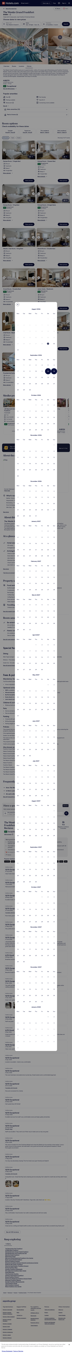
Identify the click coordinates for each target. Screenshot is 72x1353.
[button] (48, 319)
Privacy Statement (7, 1351)
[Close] (69, 1345)
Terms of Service (18, 1351)
